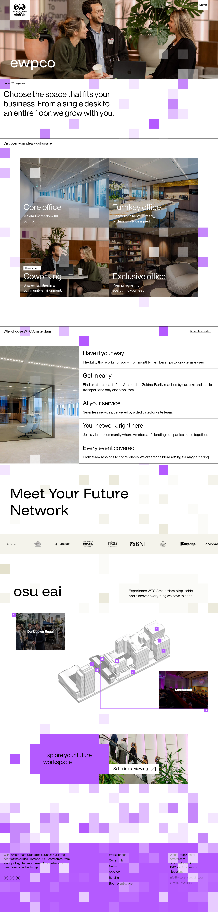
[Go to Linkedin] (12, 888)
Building (114, 887)
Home (7, 83)
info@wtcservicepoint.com (187, 887)
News (113, 876)
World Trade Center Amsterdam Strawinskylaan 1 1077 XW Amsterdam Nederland (183, 873)
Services (114, 881)
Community (116, 870)
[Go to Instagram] (6, 888)
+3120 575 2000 (181, 893)
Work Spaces (117, 864)
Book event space (121, 893)
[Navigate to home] (15, 5)
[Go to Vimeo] (18, 888)
